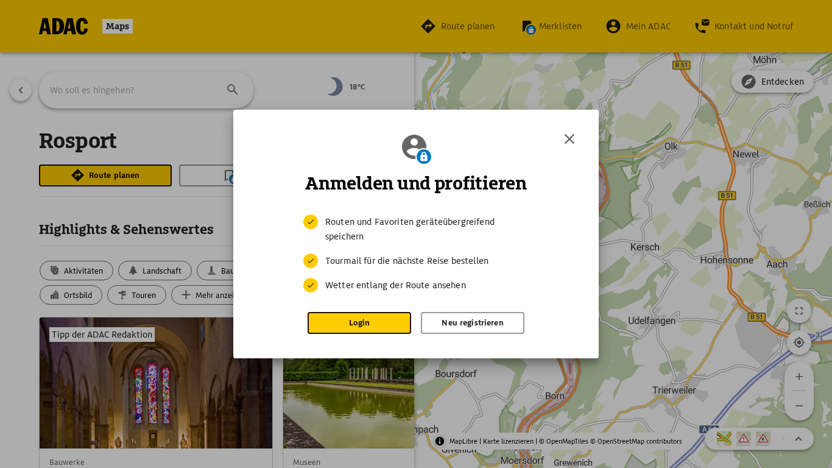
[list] (416, 253)
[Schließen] (569, 139)
